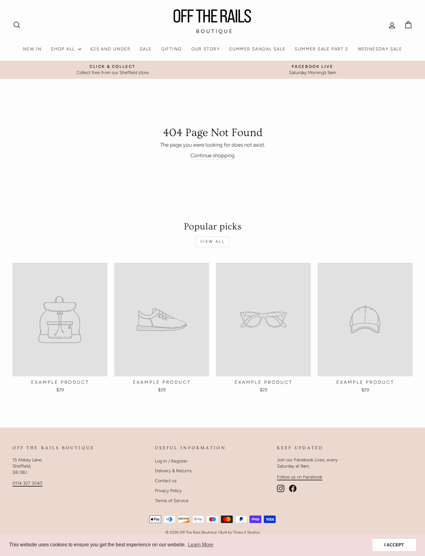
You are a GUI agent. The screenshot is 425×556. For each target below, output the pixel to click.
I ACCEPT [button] (394, 544)
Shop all (64, 49)
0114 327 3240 (27, 483)
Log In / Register (171, 461)
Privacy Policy (168, 490)
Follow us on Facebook (299, 477)
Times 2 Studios (246, 532)
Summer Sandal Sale (257, 49)
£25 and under (110, 49)
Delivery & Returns (173, 471)
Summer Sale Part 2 (321, 49)
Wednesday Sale (380, 49)
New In (32, 49)
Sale (146, 49)
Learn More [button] (200, 544)
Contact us (166, 480)
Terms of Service (172, 500)
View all (212, 241)
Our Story (205, 49)
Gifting (171, 49)
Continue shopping (212, 155)
